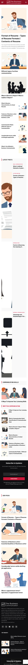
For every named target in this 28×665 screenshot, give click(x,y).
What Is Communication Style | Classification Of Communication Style (17, 420)
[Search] (26, 2)
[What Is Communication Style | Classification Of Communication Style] (5, 420)
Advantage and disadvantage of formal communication (20, 316)
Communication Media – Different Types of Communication (7, 126)
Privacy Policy (13, 484)
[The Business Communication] (14, 2)
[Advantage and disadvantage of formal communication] (6, 344)
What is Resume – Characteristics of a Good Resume (8, 104)
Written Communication (11, 406)
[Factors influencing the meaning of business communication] (6, 274)
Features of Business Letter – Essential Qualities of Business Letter (9, 115)
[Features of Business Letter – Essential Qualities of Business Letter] (23, 117)
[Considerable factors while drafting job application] (23, 138)
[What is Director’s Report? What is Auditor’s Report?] (14, 85)
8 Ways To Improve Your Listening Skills (14, 401)
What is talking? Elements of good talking (18, 168)
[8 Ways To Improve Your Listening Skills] (14, 392)
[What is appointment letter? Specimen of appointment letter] (14, 580)
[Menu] (2, 2)
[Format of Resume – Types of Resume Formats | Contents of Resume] (14, 20)
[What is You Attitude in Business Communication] (23, 149)
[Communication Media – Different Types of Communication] (23, 128)
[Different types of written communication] (14, 60)
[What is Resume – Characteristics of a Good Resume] (23, 106)
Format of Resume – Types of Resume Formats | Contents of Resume (13, 38)
